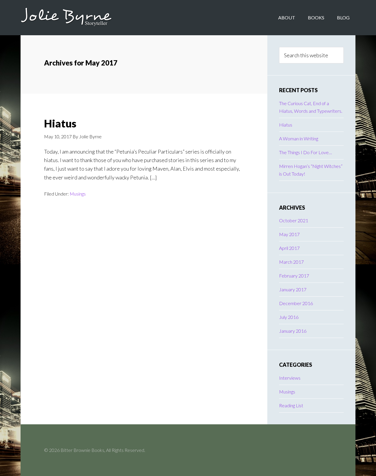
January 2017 (292, 289)
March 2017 (291, 262)
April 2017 (289, 248)
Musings (78, 193)
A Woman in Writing (298, 138)
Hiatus (60, 123)
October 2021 (293, 220)
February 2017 (294, 275)
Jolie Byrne (68, 17)
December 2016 (296, 303)
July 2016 (288, 317)
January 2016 (292, 331)
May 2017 (289, 234)
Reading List (291, 405)
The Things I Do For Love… (305, 152)
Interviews (290, 378)
